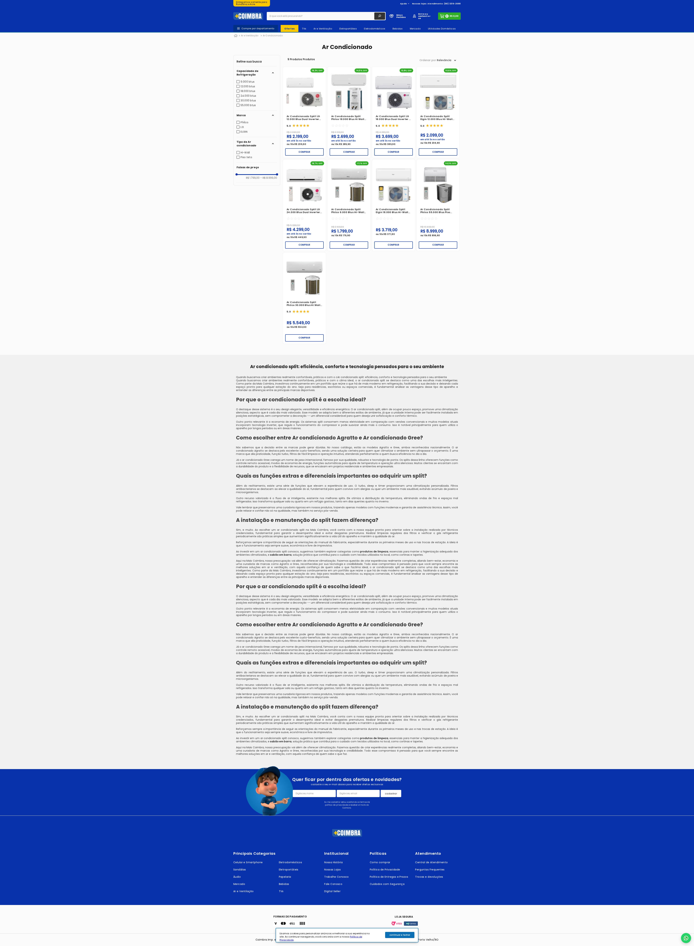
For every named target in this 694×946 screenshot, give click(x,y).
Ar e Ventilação (249, 35)
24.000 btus (248, 95)
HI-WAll (245, 152)
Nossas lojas (419, 3)
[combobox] (326, 16)
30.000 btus (248, 100)
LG (242, 127)
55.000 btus (248, 105)
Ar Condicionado (273, 35)
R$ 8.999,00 (268, 177)
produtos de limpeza (373, 551)
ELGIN (244, 131)
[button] (257, 72)
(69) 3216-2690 (452, 3)
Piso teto (246, 157)
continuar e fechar (399, 934)
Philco (244, 122)
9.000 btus (247, 81)
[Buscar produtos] (380, 16)
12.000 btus (248, 86)
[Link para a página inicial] (235, 36)
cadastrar (391, 793)
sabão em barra (280, 555)
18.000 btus (248, 91)
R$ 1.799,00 (253, 177)
